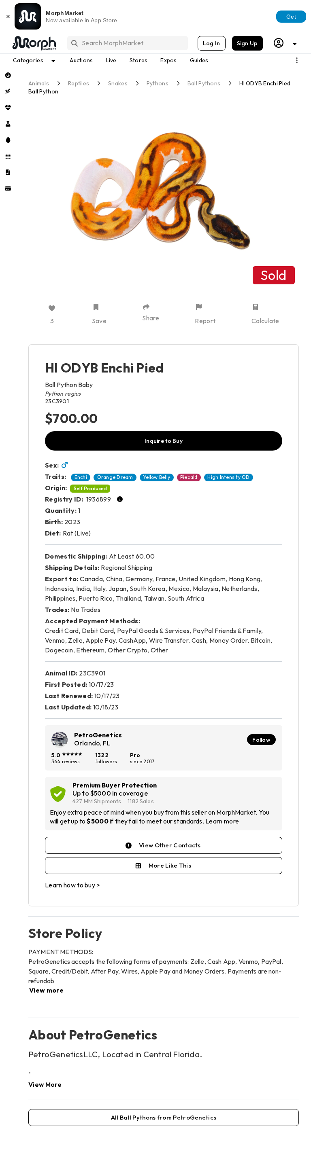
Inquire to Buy (164, 441)
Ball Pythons (203, 83)
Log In (211, 43)
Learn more (222, 821)
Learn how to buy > (72, 885)
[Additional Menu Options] (297, 60)
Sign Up (247, 43)
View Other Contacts (170, 845)
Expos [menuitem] (168, 60)
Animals (38, 83)
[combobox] (127, 43)
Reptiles (78, 83)
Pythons (157, 83)
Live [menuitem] (111, 60)
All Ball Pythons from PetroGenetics (164, 1117)
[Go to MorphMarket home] (33, 43)
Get (291, 16)
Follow (261, 739)
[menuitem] (8, 75)
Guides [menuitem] (199, 60)
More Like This (170, 865)
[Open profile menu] (285, 43)
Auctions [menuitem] (81, 60)
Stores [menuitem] (139, 60)
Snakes (118, 83)
